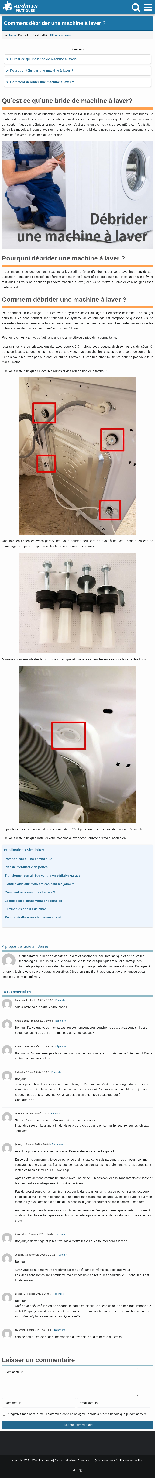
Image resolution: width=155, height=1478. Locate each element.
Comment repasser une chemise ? (30, 892)
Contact (59, 1460)
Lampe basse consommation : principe (33, 900)
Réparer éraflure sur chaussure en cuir (33, 917)
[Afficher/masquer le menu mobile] (148, 7)
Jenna (12, 35)
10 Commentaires (60, 35)
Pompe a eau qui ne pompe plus (28, 858)
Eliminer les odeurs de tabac (26, 909)
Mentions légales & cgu (79, 1460)
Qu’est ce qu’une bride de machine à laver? (43, 59)
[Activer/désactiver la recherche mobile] (136, 7)
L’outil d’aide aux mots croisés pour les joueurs (40, 884)
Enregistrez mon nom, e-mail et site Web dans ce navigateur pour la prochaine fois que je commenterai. (77, 1414)
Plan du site (46, 1460)
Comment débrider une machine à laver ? (42, 82)
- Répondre (59, 1000)
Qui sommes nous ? (106, 1460)
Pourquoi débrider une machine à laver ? (41, 70)
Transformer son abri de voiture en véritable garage (42, 875)
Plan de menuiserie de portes (26, 867)
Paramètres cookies (131, 1460)
